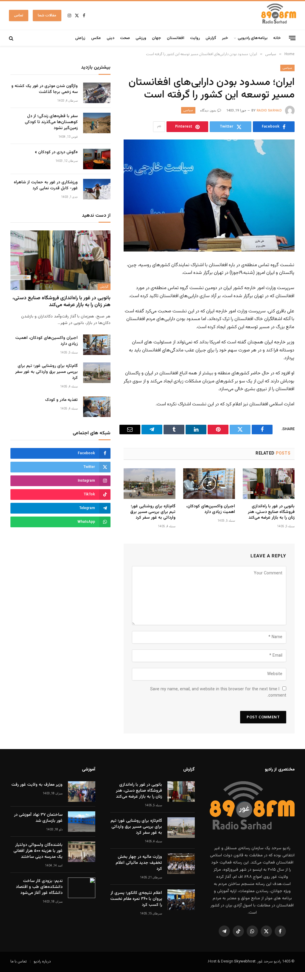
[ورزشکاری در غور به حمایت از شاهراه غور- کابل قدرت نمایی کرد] (97, 189)
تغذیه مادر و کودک (61, 400)
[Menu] (292, 38)
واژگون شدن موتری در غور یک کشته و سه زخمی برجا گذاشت (44, 89)
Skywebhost (245, 962)
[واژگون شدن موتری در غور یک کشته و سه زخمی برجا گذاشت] (97, 93)
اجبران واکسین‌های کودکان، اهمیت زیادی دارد (210, 509)
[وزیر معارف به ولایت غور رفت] (81, 791)
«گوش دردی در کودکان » (56, 152)
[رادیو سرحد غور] (278, 15)
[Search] (12, 38)
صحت (125, 38)
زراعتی (80, 38)
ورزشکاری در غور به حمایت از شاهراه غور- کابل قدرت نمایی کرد (46, 185)
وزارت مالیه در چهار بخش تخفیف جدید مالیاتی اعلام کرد (139, 863)
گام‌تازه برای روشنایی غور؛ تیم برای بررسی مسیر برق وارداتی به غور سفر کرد (152, 512)
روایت (195, 38)
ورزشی (141, 38)
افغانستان (175, 38)
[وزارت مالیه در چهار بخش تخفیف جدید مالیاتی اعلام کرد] (181, 863)
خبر (225, 38)
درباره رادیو (42, 962)
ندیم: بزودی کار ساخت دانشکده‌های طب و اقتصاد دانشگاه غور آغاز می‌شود (39, 887)
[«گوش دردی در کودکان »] (97, 159)
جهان (156, 38)
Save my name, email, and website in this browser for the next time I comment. (218, 692)
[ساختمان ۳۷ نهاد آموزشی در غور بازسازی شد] (81, 821)
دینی (110, 38)
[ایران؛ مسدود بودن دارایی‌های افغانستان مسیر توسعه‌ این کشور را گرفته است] (209, 195)
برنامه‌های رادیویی (252, 38)
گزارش (211, 38)
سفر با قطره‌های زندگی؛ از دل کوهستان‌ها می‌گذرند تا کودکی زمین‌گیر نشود (51, 122)
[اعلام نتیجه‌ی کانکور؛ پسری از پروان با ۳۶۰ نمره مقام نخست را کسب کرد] (181, 899)
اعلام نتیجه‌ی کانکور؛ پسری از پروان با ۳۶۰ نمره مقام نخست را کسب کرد (136, 899)
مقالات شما (47, 15)
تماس (18, 15)
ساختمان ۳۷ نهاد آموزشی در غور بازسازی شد (38, 818)
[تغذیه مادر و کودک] (97, 406)
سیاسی (287, 68)
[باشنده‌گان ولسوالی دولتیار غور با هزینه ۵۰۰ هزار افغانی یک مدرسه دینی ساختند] (81, 851)
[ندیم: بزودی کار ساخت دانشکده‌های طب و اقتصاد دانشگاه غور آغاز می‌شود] (81, 888)
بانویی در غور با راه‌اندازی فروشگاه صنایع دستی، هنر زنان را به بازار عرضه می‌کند (271, 512)
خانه (277, 38)
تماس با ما (18, 962)
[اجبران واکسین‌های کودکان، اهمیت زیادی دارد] (209, 483)
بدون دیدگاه (208, 110)
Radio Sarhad (269, 110)
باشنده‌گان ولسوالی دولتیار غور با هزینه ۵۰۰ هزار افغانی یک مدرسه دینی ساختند (38, 851)
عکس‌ (96, 38)
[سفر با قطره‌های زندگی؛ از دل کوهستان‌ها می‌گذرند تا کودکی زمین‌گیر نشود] (97, 123)
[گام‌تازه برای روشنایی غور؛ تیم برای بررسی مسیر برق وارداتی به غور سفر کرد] (149, 483)
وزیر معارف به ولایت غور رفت (37, 785)
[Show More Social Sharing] (159, 126)
